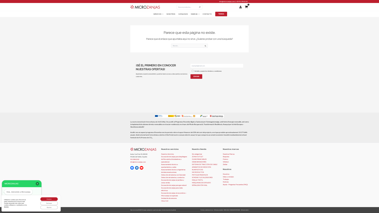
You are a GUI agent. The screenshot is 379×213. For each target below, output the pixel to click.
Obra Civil (164, 201)
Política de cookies (245, 210)
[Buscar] (200, 7)
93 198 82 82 (134, 159)
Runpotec (226, 156)
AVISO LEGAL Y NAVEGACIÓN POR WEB (232, 210)
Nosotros (226, 174)
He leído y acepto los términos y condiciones (208, 71)
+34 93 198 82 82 (242, 1)
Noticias (226, 182)
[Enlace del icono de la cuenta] (240, 7)
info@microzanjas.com (227, 1)
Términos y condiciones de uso (206, 210)
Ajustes (49, 207)
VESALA (226, 162)
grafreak (174, 210)
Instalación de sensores (169, 198)
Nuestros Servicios (167, 154)
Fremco (225, 159)
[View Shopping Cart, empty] (246, 7)
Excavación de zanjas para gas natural (173, 185)
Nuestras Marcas (229, 154)
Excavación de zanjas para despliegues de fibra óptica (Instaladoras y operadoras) (174, 159)
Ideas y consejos (228, 177)
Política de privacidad (218, 210)
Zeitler (225, 164)
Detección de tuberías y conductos (173, 177)
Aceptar (49, 199)
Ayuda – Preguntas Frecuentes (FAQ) (235, 184)
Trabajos (226, 179)
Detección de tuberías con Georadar (173, 175)
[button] (162, 14)
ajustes (6, 207)
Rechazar (49, 203)
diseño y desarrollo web (167, 210)
